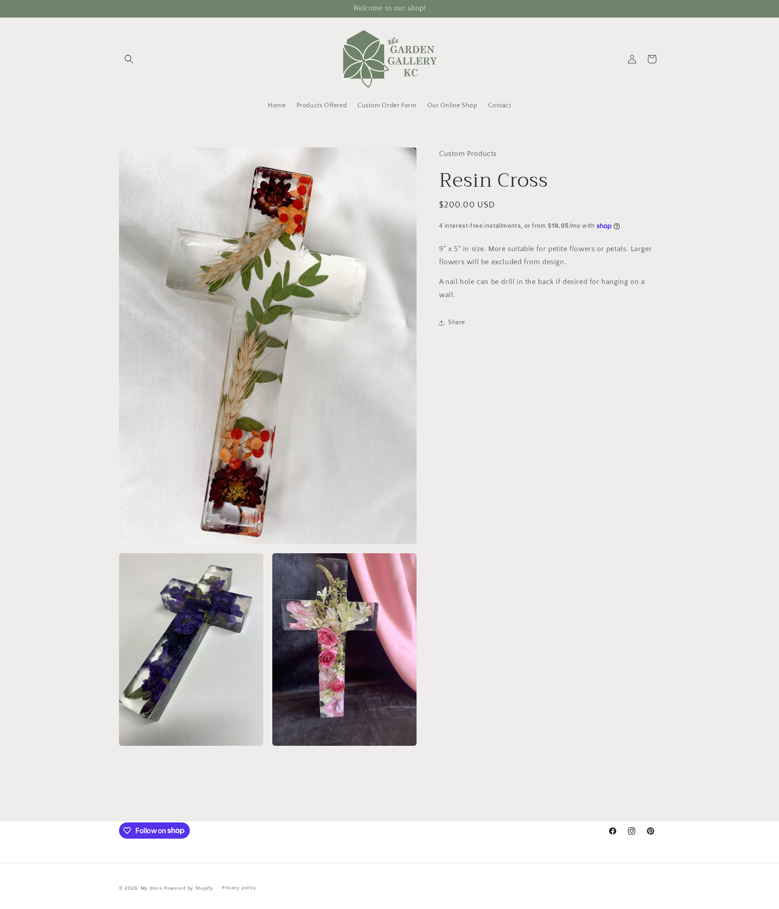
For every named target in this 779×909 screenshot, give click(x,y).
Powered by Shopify (188, 888)
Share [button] (456, 322)
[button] (129, 59)
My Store (152, 888)
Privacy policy (239, 888)
